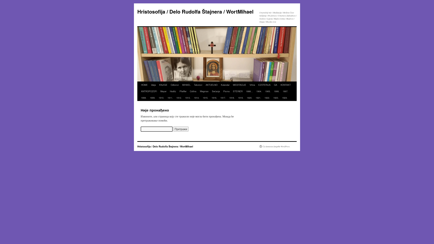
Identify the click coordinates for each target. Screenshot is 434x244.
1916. (214, 97)
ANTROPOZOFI (149, 91)
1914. (196, 97)
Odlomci (175, 84)
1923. (276, 97)
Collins (193, 91)
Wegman (204, 91)
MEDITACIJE (239, 84)
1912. (179, 97)
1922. (267, 97)
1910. (161, 97)
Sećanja (216, 91)
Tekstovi (198, 84)
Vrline (252, 84)
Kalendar (225, 84)
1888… (249, 91)
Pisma (226, 91)
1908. (143, 97)
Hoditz (173, 91)
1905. (268, 91)
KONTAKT (286, 84)
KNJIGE (163, 84)
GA (275, 84)
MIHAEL (186, 84)
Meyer (163, 91)
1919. (240, 97)
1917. (223, 97)
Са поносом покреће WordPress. (276, 146)
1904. (259, 91)
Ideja (153, 84)
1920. (249, 97)
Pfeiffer (183, 91)
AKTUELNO (212, 84)
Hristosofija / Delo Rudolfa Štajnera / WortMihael (195, 11)
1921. (258, 97)
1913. (188, 97)
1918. (232, 97)
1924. (285, 97)
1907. (285, 91)
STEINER (238, 91)
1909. (152, 97)
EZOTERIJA (264, 84)
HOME (144, 84)
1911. (170, 97)
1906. (276, 91)
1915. (205, 97)
